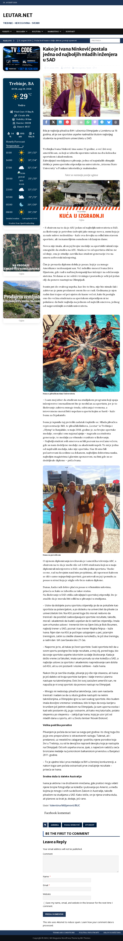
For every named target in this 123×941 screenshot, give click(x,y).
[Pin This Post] (67, 122)
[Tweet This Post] (53, 122)
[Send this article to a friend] (74, 122)
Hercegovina (80, 68)
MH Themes (85, 938)
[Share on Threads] (115, 122)
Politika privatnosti (89, 933)
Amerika (55, 825)
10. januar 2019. (53, 68)
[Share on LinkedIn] (60, 122)
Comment (48, 853)
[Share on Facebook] (46, 122)
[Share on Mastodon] (95, 122)
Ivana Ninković (72, 825)
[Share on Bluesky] (108, 122)
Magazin (20, 31)
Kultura (36, 31)
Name (46, 876)
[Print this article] (81, 122)
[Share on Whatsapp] (88, 122)
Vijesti (5, 31)
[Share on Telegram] (101, 122)
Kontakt (70, 31)
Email (46, 885)
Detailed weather (12, 218)
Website (47, 894)
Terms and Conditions (63, 933)
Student (89, 825)
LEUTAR (66, 68)
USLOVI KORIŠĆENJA (112, 933)
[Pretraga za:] (105, 40)
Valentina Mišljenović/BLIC (65, 805)
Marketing (53, 31)
